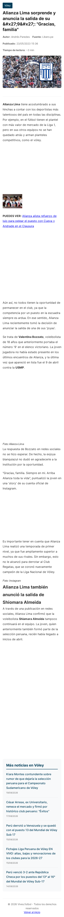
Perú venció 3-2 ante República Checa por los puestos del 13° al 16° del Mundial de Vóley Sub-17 (30, 876)
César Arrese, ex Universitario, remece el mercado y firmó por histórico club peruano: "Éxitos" (27, 806)
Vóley (7, 5)
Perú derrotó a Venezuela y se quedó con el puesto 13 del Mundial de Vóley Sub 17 (31, 830)
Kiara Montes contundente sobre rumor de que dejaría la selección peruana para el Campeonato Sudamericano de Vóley (28, 781)
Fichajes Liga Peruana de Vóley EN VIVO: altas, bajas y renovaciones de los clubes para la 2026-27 (30, 853)
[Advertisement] (32, 266)
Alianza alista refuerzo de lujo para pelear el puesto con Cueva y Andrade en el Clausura (30, 221)
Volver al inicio (32, 912)
